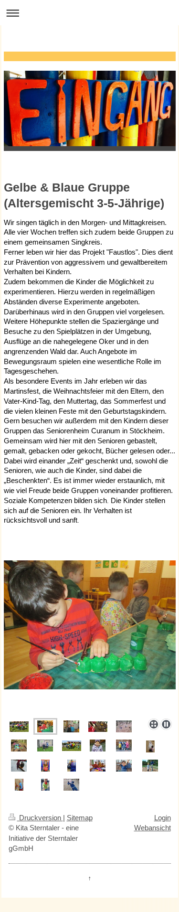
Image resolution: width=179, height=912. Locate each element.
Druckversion (40, 818)
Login (162, 818)
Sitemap (80, 818)
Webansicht (152, 828)
